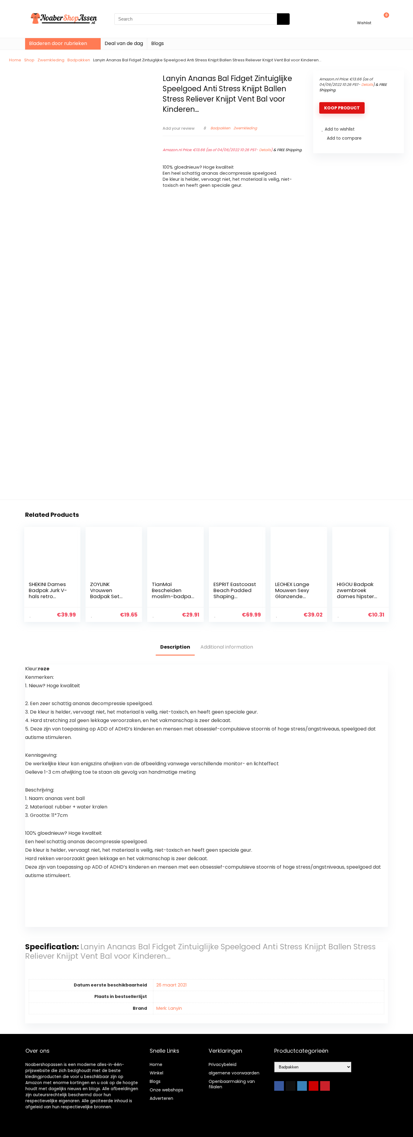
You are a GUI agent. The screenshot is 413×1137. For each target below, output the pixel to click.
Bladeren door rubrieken (58, 43)
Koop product (342, 108)
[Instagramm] (302, 1086)
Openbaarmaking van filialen (232, 1084)
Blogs (157, 43)
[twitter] (290, 1086)
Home (15, 60)
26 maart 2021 (171, 985)
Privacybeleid (222, 1064)
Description (175, 646)
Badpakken (78, 60)
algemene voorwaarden (234, 1073)
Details (265, 149)
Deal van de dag (124, 43)
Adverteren (161, 1098)
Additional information (226, 646)
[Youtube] (313, 1086)
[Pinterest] (325, 1086)
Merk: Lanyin (169, 1008)
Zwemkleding (50, 60)
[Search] (283, 19)
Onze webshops (166, 1090)
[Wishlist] (364, 16)
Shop (29, 60)
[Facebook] (279, 1086)
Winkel (156, 1073)
